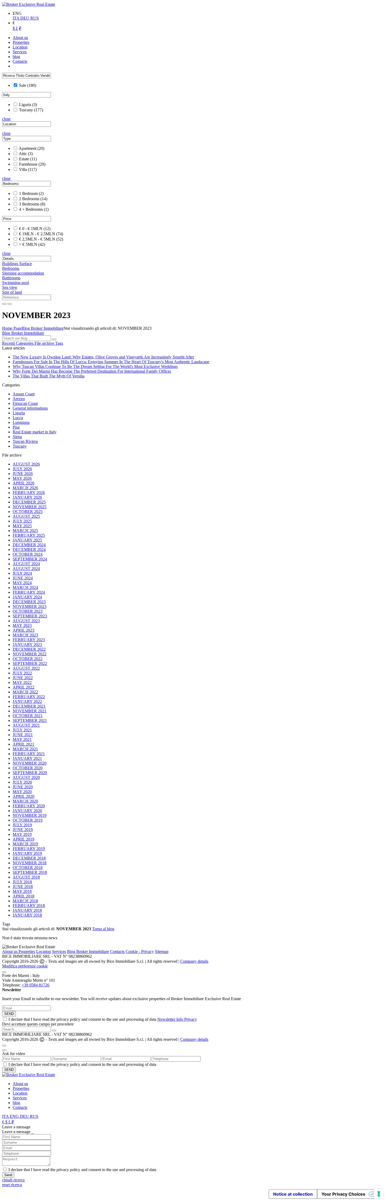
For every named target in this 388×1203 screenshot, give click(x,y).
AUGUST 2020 (26, 777)
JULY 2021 (22, 730)
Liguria (19, 413)
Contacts (117, 951)
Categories (25, 343)
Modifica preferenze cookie (25, 966)
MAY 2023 (22, 625)
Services (59, 951)
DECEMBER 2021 (29, 706)
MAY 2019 (22, 834)
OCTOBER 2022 (27, 658)
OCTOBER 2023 (27, 611)
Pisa (16, 427)
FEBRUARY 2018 (29, 905)
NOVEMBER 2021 (29, 711)
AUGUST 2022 (26, 668)
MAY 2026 (22, 478)
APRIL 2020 (23, 796)
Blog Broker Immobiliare (43, 328)
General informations (30, 408)
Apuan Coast (24, 394)
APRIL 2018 (23, 896)
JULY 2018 (22, 882)
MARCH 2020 (25, 801)
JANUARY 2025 (27, 540)
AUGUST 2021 (26, 725)
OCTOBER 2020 (27, 768)
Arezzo (19, 398)
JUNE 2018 (23, 886)
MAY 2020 (22, 791)
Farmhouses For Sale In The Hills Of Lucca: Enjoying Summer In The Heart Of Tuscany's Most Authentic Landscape (111, 362)
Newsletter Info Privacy (177, 1019)
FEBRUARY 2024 (29, 592)
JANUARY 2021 (27, 758)
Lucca (18, 417)
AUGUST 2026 (26, 464)
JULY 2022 (22, 673)
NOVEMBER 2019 (29, 815)
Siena (17, 436)
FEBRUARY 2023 (29, 640)
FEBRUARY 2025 (29, 535)
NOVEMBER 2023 (29, 606)
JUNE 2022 (23, 677)
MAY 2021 (22, 739)
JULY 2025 (22, 521)
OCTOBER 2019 (27, 820)
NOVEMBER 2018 (29, 863)
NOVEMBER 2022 (29, 654)
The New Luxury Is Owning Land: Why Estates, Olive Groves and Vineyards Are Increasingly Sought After (103, 357)
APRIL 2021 (23, 744)
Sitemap (161, 951)
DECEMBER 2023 (29, 602)
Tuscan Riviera (25, 441)
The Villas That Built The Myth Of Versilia (48, 376)
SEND (9, 1014)
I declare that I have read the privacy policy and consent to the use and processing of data (102, 1019)
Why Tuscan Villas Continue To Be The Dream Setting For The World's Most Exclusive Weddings (95, 366)
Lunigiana (21, 422)
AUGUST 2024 (26, 564)
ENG (15, 1116)
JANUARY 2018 (27, 910)
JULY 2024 (22, 573)
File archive (45, 343)
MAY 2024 (22, 583)
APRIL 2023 (23, 630)
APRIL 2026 (23, 483)
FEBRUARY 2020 (29, 806)
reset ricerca (12, 1184)
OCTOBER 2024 (27, 554)
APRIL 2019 (23, 839)
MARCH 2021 (25, 749)
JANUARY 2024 (27, 597)
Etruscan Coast (25, 403)
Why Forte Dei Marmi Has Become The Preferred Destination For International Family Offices (92, 371)
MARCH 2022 (25, 692)
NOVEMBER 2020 (29, 763)
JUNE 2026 (23, 473)
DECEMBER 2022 (29, 649)
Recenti (9, 343)
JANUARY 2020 (27, 810)
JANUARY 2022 (27, 701)
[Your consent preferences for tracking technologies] (379, 1194)
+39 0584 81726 (35, 985)
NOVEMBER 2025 (29, 507)
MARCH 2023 (25, 635)
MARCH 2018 (25, 901)
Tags (59, 343)
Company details (194, 961)
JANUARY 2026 (27, 497)
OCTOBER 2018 (27, 867)
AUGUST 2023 (26, 621)
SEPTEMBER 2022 (30, 663)
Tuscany (20, 446)
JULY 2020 (22, 782)
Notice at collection (293, 1194)
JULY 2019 (22, 825)
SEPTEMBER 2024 (30, 559)
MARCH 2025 (25, 530)
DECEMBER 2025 (29, 502)
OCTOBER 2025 (27, 511)
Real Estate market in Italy (34, 432)
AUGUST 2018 (26, 877)
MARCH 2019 (25, 844)
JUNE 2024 (23, 578)
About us (10, 951)
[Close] (4, 972)
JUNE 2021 (23, 734)
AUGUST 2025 (26, 516)
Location (43, 951)
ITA (16, 18)
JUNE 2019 (23, 829)
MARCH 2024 (25, 587)
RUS (34, 18)
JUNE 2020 (23, 787)
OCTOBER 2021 (27, 715)
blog (16, 1102)
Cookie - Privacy (140, 951)
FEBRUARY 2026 (29, 492)
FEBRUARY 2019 (29, 848)
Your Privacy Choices (343, 1194)
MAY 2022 (22, 682)
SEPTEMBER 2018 (30, 872)
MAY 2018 (22, 891)
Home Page (12, 328)
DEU (25, 18)
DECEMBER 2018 (29, 858)
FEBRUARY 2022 (29, 696)
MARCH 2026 (25, 488)
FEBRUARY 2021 (29, 753)
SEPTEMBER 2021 (30, 720)
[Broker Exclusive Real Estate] (28, 4)
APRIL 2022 (23, 687)
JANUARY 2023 (27, 644)
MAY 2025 (22, 526)
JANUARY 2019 (27, 853)
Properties (26, 951)
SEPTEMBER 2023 (30, 616)
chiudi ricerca (13, 1180)
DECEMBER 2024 (29, 545)
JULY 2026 (22, 469)
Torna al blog (103, 929)
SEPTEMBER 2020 (30, 772)
